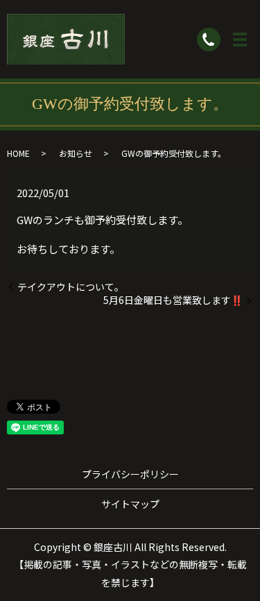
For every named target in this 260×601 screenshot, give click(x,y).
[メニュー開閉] (240, 39)
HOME (18, 153)
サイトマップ (130, 504)
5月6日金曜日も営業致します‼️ (173, 300)
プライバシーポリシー (130, 474)
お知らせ (75, 153)
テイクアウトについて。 (70, 287)
